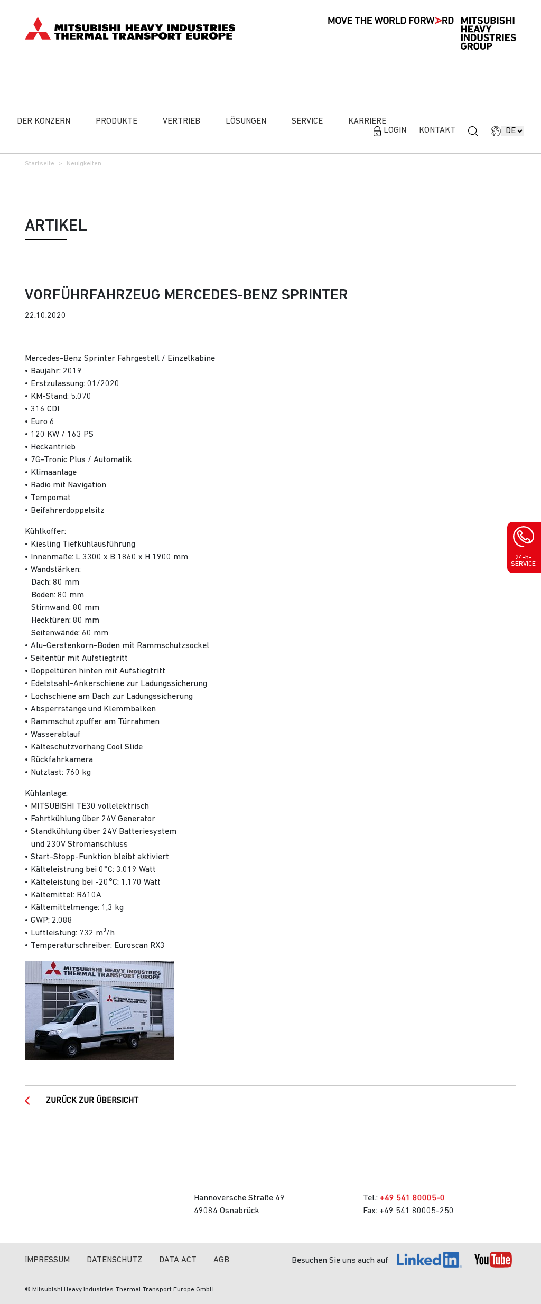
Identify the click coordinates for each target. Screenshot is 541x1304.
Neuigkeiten (84, 163)
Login (395, 130)
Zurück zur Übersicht (92, 1100)
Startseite (39, 163)
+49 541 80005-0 (412, 1198)
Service (307, 121)
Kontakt (437, 130)
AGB (221, 1260)
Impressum (47, 1260)
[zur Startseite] (130, 28)
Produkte (116, 121)
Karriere (367, 121)
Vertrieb (181, 121)
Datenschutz (114, 1260)
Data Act (178, 1260)
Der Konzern (43, 121)
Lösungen (246, 121)
